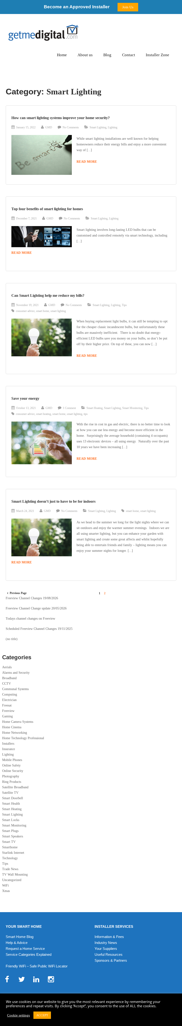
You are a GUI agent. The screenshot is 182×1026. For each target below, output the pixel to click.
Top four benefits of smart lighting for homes (47, 209)
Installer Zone (157, 55)
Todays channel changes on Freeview (30, 618)
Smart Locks (10, 820)
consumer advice (25, 311)
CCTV (6, 683)
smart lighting (58, 311)
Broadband (9, 678)
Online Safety (11, 765)
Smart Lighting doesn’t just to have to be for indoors (53, 501)
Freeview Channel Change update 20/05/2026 (36, 608)
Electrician (9, 700)
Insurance (8, 749)
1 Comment (69, 408)
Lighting (112, 127)
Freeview (8, 711)
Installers (8, 743)
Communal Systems (15, 689)
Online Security (12, 771)
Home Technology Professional (23, 738)
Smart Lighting (98, 127)
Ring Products (11, 782)
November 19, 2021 (27, 305)
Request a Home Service (25, 949)
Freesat (7, 705)
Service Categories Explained (28, 954)
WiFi (5, 885)
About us (85, 55)
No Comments (71, 127)
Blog (107, 55)
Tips (124, 305)
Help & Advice (16, 943)
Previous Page (18, 593)
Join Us (127, 7)
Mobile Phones (12, 760)
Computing (9, 694)
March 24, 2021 (25, 511)
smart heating (43, 414)
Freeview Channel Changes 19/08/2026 (32, 598)
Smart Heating (94, 408)
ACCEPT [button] (42, 1015)
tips (86, 414)
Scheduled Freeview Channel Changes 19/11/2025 (39, 629)
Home (62, 55)
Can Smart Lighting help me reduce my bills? (47, 295)
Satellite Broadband (15, 787)
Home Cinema (11, 727)
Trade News (10, 869)
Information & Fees (109, 937)
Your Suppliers (106, 949)
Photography (10, 776)
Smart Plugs (10, 831)
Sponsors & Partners (111, 960)
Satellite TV (10, 792)
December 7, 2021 (26, 218)
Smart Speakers (12, 836)
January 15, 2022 (26, 127)
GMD (48, 127)
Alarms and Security (16, 672)
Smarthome (10, 847)
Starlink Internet (13, 852)
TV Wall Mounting (15, 874)
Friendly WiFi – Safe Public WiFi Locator (37, 966)
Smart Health (11, 803)
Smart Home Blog (19, 937)
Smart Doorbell (12, 798)
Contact (128, 55)
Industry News (106, 943)
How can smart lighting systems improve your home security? (60, 118)
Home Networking (14, 732)
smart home (42, 311)
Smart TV (9, 842)
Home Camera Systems (17, 722)
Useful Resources (109, 954)
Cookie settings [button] (18, 1015)
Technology (10, 858)
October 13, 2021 (26, 408)
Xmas (6, 891)
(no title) (12, 639)
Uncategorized (11, 880)
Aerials (7, 667)
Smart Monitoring (132, 408)
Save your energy (25, 398)
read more (87, 161)
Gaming (7, 716)
